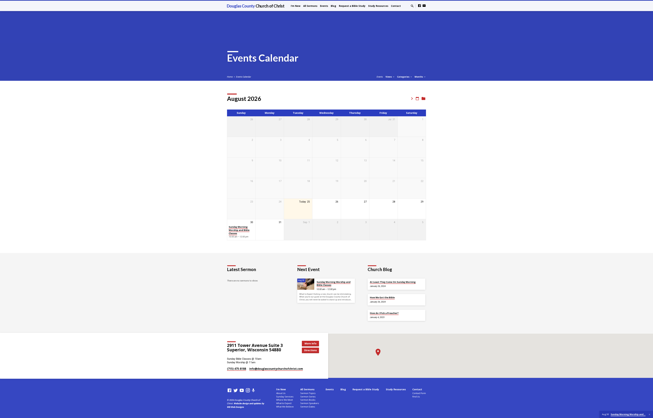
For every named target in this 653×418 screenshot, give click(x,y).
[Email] (424, 6)
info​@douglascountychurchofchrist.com (276, 368)
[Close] (649, 414)
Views (389, 76)
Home (230, 77)
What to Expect (283, 403)
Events (324, 5)
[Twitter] (235, 390)
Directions (310, 350)
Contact (396, 5)
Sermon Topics (308, 393)
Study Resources (378, 5)
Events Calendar (243, 77)
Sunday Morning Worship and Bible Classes (239, 230)
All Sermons (310, 5)
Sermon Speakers (309, 403)
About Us (281, 393)
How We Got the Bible (382, 297)
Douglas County (255, 5)
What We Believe (285, 406)
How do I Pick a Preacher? (384, 313)
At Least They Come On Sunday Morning (393, 281)
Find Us (416, 396)
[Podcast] (253, 390)
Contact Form (419, 393)
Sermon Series (308, 396)
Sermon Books (307, 399)
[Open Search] (412, 6)
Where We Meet (284, 399)
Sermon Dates (307, 406)
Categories (403, 76)
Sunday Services (285, 396)
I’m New (295, 5)
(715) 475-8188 (236, 368)
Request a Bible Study (352, 5)
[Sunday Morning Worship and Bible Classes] (305, 284)
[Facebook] (419, 6)
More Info (310, 343)
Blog (333, 5)
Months (419, 76)
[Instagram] (247, 390)
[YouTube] (241, 390)
